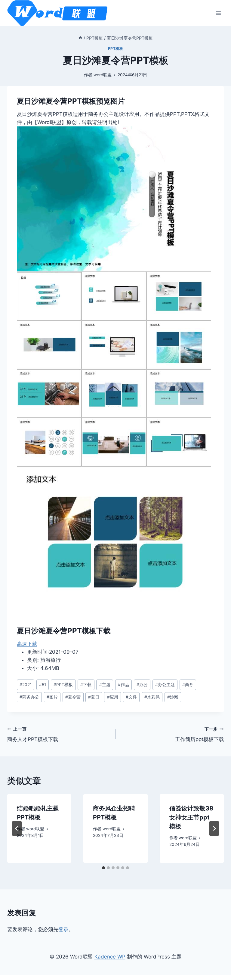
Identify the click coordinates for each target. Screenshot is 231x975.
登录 (63, 929)
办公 (142, 684)
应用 (112, 697)
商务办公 (29, 697)
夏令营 (73, 697)
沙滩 (172, 697)
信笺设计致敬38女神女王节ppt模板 (191, 817)
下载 (85, 684)
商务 (187, 684)
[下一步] (214, 828)
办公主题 (165, 684)
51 (42, 684)
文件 (131, 697)
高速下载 (27, 644)
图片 (52, 697)
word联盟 (103, 74)
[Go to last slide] (17, 828)
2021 (26, 684)
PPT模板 (115, 48)
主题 (104, 684)
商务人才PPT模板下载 (32, 735)
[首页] (80, 38)
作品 (123, 684)
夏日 (93, 697)
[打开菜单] (218, 13)
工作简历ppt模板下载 (199, 735)
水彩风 (152, 697)
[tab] (103, 867)
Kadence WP (109, 957)
